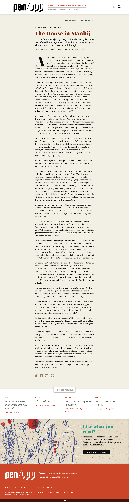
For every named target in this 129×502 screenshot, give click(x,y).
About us (10, 487)
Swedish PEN (26, 494)
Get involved (27, 487)
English (68, 20)
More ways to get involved (91, 457)
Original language (86, 20)
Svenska (75, 20)
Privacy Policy (46, 487)
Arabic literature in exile (43, 27)
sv (114, 7)
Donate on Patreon (96, 452)
